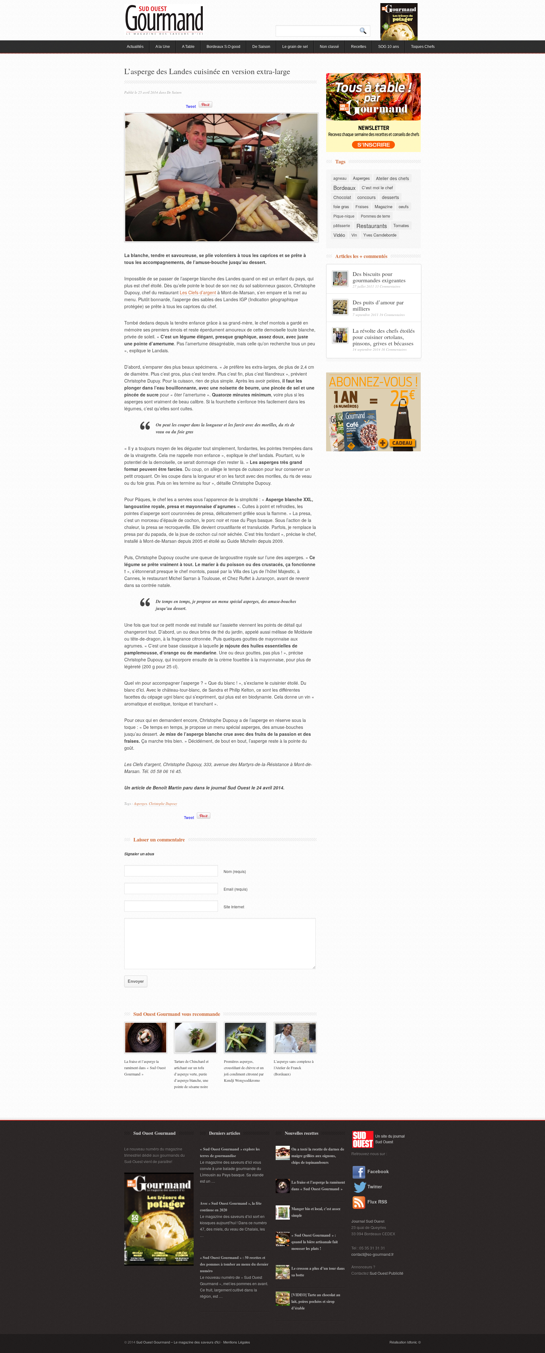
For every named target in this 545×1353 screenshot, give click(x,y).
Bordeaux (344, 187)
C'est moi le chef (377, 187)
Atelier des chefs (392, 178)
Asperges (140, 803)
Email (236, 889)
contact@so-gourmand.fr (372, 1254)
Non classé (329, 46)
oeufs (404, 206)
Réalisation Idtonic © (405, 1341)
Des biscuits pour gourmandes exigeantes (379, 277)
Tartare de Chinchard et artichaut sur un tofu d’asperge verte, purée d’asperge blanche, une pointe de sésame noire (191, 1074)
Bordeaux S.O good (223, 46)
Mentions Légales (236, 1341)
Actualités (135, 46)
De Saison (261, 46)
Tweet (191, 106)
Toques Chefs (423, 46)
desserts (390, 197)
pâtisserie (341, 225)
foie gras (341, 206)
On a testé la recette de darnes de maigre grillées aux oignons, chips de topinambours (317, 1155)
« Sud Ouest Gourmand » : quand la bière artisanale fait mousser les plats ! (314, 1242)
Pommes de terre (375, 216)
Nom (235, 871)
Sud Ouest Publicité (386, 1273)
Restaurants (371, 225)
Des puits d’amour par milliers (378, 305)
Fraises (361, 206)
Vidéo (339, 234)
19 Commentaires (392, 314)
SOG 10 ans (388, 46)
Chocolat (342, 197)
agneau (340, 178)
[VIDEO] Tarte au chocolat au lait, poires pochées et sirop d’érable (315, 1301)
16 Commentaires (394, 349)
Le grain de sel (295, 46)
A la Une (162, 46)
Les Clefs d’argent (198, 292)
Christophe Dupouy (163, 803)
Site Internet (234, 906)
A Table (188, 46)
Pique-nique (344, 216)
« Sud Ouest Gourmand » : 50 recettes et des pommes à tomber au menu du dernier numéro (234, 1264)
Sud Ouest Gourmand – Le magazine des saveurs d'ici (178, 1341)
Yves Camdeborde (379, 235)
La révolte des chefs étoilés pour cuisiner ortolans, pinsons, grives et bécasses (384, 336)
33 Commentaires (387, 286)
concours (366, 197)
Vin (354, 235)
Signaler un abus (139, 854)
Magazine (383, 206)
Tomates (401, 225)
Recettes (358, 46)
